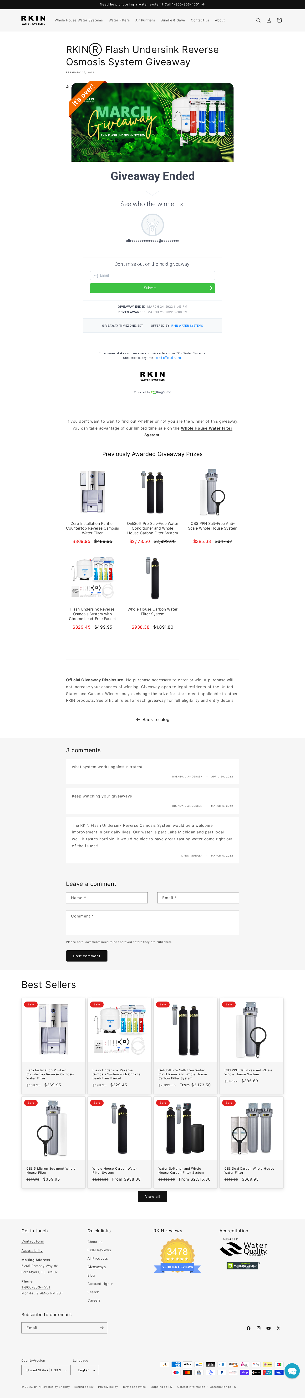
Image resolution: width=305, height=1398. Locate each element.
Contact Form (32, 1241)
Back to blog (156, 719)
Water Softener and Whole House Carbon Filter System (181, 1170)
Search (93, 1292)
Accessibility (32, 1250)
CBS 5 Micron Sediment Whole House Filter (51, 1170)
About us (94, 1242)
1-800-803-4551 (35, 1287)
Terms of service (134, 1386)
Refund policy (83, 1386)
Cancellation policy (223, 1386)
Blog (91, 1275)
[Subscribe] (102, 1327)
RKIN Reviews (99, 1250)
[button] (258, 20)
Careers (94, 1300)
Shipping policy (162, 1386)
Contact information (191, 1386)
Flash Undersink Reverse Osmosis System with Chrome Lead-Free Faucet (116, 1074)
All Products (97, 1259)
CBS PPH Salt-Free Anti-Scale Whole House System (248, 1072)
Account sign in (100, 1284)
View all (152, 1196)
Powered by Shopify (55, 1387)
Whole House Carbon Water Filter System (114, 1170)
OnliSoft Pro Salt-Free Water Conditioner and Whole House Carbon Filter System (182, 1074)
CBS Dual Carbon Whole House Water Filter (249, 1170)
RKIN (37, 1387)
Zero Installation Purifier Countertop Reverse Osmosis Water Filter (50, 1074)
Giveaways (96, 1267)
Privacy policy (108, 1386)
